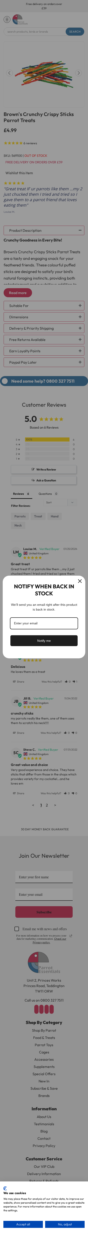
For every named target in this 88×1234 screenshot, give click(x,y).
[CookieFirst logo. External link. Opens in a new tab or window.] (5, 1188)
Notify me (44, 640)
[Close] (79, 581)
